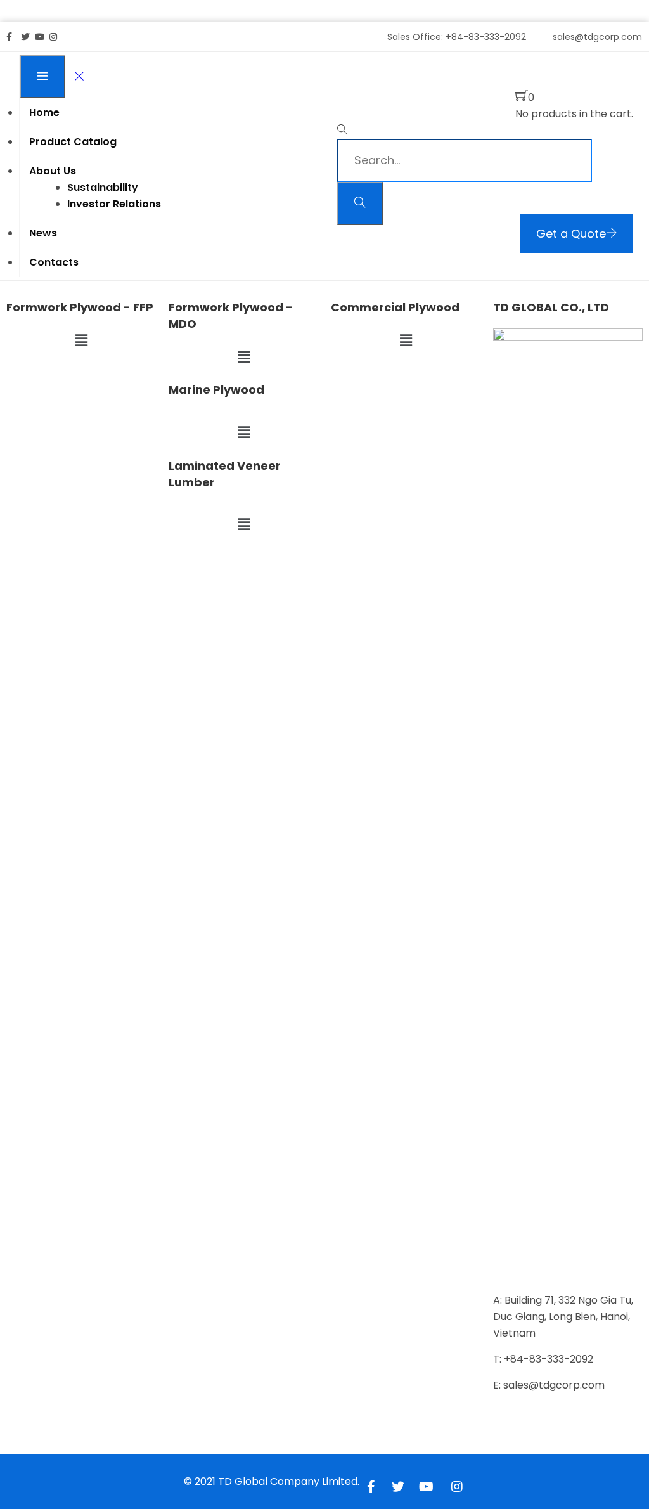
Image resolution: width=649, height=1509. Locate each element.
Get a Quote (571, 234)
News (43, 233)
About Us (52, 171)
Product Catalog (73, 141)
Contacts (54, 262)
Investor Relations (114, 204)
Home (44, 112)
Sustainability (102, 187)
